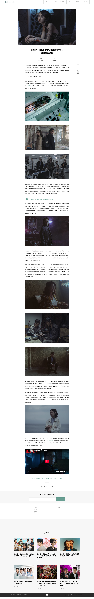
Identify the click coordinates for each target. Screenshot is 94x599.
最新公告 (19, 594)
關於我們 (13, 594)
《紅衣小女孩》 (50, 440)
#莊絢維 (43, 478)
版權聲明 (25, 594)
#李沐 (50, 478)
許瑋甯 (28, 85)
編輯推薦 (62, 1)
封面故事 (46, 1)
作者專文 (78, 1)
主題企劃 (69, 1)
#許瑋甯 (54, 478)
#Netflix (57, 478)
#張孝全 (47, 478)
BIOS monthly (41, 60)
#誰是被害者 (38, 478)
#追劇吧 (33, 478)
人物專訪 (55, 1)
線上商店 (85, 1)
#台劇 (61, 478)
